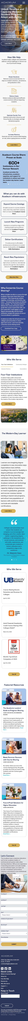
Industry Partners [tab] (5, 369)
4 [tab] (15, 184)
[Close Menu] (24, 2)
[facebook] (6, 968)
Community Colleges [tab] (21, 364)
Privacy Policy (4, 1011)
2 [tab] (10, 184)
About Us (3, 976)
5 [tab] (17, 184)
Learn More (8, 43)
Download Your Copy (11, 328)
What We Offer (14, 277)
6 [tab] (19, 184)
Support (3, 986)
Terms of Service (14, 1011)
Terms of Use (4, 1014)
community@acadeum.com (9, 964)
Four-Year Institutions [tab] (7, 364)
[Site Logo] (7, 956)
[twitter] (2, 968)
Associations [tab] (23, 369)
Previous (2, 172)
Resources (4, 981)
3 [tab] (12, 184)
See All (14, 674)
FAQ (2, 988)
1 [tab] (8, 184)
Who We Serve (5, 983)
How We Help (5, 979)
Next (26, 172)
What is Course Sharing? (8, 974)
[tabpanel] (14, 172)
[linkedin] (9, 968)
